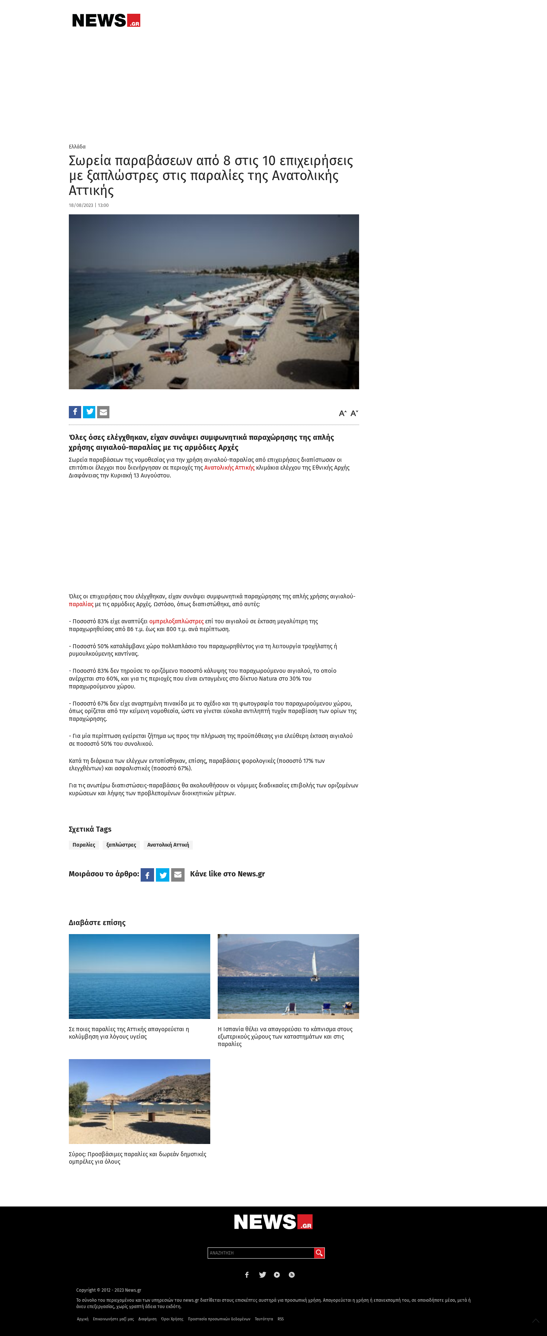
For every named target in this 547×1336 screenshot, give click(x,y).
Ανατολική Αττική (168, 845)
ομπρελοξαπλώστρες (176, 621)
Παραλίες (84, 845)
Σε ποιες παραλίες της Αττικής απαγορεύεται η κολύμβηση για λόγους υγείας (129, 1033)
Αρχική (83, 1319)
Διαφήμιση (147, 1319)
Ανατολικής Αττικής (229, 467)
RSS (281, 1319)
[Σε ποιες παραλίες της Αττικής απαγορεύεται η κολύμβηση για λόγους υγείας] (139, 976)
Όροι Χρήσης (172, 1319)
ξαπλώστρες (121, 845)
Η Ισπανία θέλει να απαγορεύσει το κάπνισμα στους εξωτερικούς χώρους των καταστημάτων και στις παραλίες (285, 1037)
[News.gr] (106, 20)
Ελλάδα (77, 147)
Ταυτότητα (264, 1319)
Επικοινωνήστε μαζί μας (113, 1319)
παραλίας (81, 604)
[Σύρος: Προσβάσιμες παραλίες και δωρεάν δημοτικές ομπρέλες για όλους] (139, 1101)
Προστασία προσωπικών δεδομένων (219, 1319)
